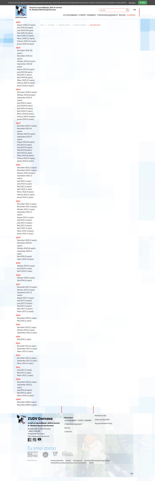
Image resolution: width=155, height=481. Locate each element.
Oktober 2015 (26, 330)
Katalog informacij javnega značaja (97, 460)
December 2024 (27, 92)
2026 (18, 22)
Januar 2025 (25, 85)
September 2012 (27, 360)
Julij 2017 (24, 300)
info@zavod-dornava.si (36, 433)
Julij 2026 (25, 27)
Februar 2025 (26, 82)
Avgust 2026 (26, 25)
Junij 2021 (24, 222)
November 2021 (27, 206)
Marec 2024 (25, 113)
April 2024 (25, 111)
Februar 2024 (26, 116)
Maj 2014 (24, 339)
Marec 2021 (25, 231)
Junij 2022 (24, 183)
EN (134, 9)
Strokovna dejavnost (107, 15)
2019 (18, 263)
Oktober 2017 (26, 289)
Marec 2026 (26, 38)
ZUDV (42, 25)
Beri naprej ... (132, 2)
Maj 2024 (25, 108)
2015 (18, 324)
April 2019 (24, 271)
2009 (18, 399)
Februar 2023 (26, 158)
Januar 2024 (25, 119)
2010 (18, 379)
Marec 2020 (25, 259)
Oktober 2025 (26, 61)
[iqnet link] (45, 455)
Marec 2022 (25, 191)
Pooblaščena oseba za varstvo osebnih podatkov (69, 463)
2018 (18, 275)
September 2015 (27, 332)
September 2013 (27, 348)
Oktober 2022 (26, 173)
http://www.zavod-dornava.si (38, 436)
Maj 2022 (24, 186)
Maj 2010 (24, 392)
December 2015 (26, 327)
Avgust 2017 (25, 297)
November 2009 (27, 404)
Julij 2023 (24, 144)
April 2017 (25, 308)
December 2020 (27, 240)
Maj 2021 (24, 225)
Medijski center (64, 25)
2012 (18, 355)
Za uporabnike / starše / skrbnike (79, 15)
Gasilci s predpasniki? (102, 419)
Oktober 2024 (26, 95)
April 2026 (25, 35)
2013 (18, 343)
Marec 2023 (25, 155)
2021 (18, 201)
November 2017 (27, 287)
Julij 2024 (24, 103)
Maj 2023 (24, 150)
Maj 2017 (24, 306)
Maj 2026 (25, 33)
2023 (18, 123)
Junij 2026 (25, 30)
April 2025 (25, 77)
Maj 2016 (24, 320)
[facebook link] (29, 440)
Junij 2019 (24, 268)
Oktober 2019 (26, 265)
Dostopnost (77, 460)
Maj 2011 (24, 372)
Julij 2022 (24, 181)
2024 (18, 89)
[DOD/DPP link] (55, 454)
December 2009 (27, 402)
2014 (18, 336)
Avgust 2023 (26, 142)
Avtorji (68, 460)
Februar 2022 (26, 194)
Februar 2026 (26, 41)
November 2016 (27, 318)
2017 (18, 284)
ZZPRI (91, 463)
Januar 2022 (25, 197)
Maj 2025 (24, 74)
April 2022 (24, 189)
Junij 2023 (24, 147)
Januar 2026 (25, 43)
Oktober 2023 (26, 133)
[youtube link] (39, 439)
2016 (18, 315)
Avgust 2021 (25, 217)
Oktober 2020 (26, 248)
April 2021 (24, 228)
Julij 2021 (24, 220)
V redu (142, 2)
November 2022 (27, 170)
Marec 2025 (26, 80)
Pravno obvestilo (57, 460)
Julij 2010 (24, 390)
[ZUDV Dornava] (39, 9)
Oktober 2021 (26, 209)
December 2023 (27, 125)
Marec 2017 (25, 311)
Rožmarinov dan (100, 415)
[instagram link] (34, 440)
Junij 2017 (24, 303)
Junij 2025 (24, 72)
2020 (18, 237)
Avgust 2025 (26, 69)
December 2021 (26, 203)
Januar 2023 (25, 161)
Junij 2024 (25, 105)
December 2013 (26, 346)
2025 (18, 47)
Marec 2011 (25, 375)
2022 (18, 164)
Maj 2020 (24, 256)
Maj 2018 (24, 280)
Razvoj (122, 15)
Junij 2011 (24, 370)
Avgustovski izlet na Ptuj (103, 423)
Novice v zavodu (80, 25)
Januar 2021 (25, 233)
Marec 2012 (25, 363)
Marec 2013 (25, 351)
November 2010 (27, 382)
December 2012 (26, 358)
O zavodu (131, 15)
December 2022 (27, 167)
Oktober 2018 (26, 277)
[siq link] (32, 455)
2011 (18, 367)
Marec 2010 (25, 395)
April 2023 (24, 152)
